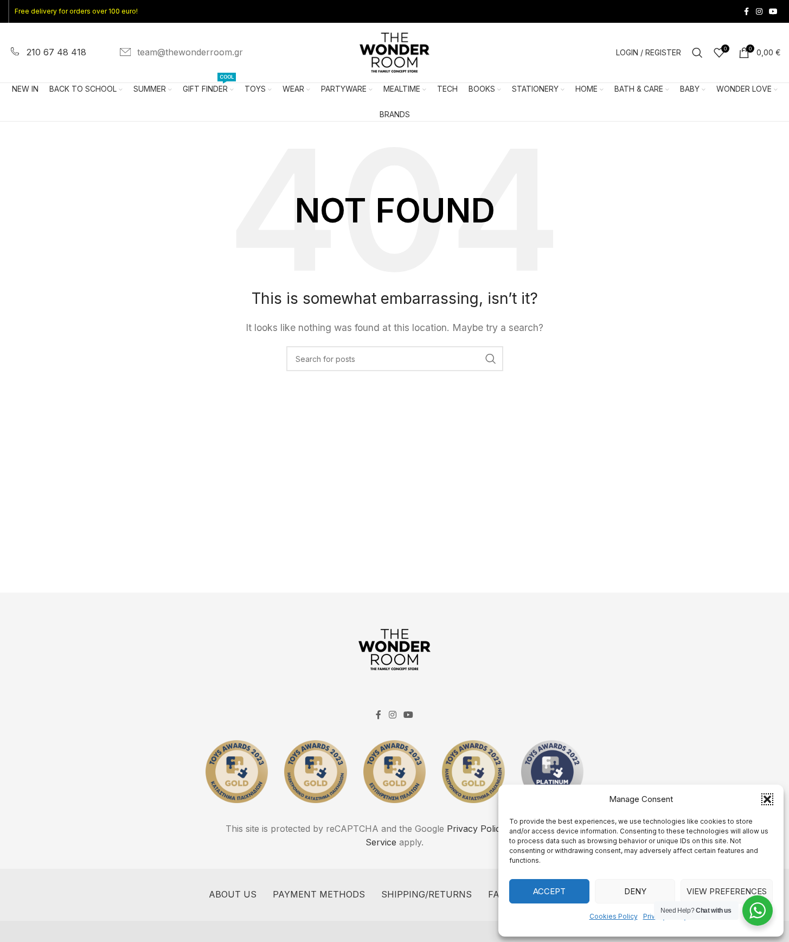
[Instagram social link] (759, 11)
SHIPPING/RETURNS (426, 894)
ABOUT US (232, 894)
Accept (549, 891)
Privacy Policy (476, 828)
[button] (767, 799)
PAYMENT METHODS (319, 894)
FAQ (496, 894)
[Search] (697, 52)
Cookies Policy (613, 916)
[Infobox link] (47, 53)
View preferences (727, 891)
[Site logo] (395, 51)
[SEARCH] (490, 358)
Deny (635, 891)
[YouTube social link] (773, 11)
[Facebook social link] (746, 11)
